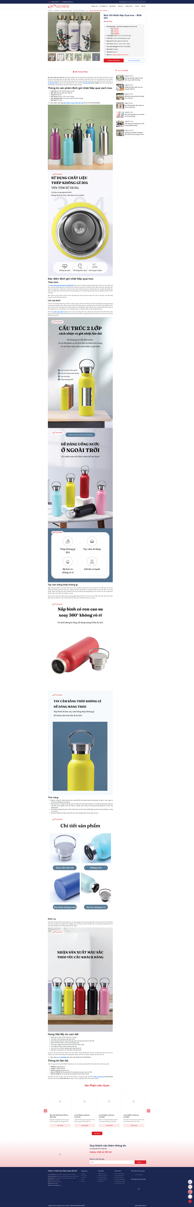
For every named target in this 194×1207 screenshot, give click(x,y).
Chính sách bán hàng (119, 1176)
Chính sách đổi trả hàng (120, 1182)
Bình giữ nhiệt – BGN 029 (107, 1115)
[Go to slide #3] (70, 57)
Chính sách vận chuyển (120, 1186)
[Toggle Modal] (190, 1187)
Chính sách (128, 6)
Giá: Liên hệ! (60, 1125)
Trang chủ (94, 6)
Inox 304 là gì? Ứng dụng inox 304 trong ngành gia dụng (134, 124)
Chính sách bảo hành (119, 1178)
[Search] (120, 2)
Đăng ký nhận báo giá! (114, 60)
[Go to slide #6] (96, 57)
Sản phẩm (112, 6)
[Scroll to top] (190, 1197)
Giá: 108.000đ (133, 1125)
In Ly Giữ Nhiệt (62, 1057)
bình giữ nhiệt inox (59, 312)
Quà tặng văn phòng (102, 1182)
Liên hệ (143, 6)
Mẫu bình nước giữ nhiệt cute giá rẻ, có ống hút (134, 97)
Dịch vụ (120, 6)
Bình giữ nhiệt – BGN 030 (82, 1115)
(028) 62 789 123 (55, 2)
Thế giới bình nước (102, 1176)
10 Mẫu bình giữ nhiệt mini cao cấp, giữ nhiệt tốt (133, 88)
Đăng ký (139, 1163)
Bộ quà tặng (100, 1184)
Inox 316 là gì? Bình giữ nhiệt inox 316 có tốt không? (134, 106)
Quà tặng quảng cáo (102, 1180)
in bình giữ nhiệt (53, 83)
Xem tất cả (97, 1133)
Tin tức (137, 6)
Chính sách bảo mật (119, 1180)
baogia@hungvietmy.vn (67, 2)
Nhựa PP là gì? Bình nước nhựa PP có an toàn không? (134, 115)
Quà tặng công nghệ (102, 1178)
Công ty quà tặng (98, 1077)
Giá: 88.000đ (109, 1125)
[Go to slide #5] (87, 57)
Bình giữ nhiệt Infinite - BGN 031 (59, 1116)
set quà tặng (86, 83)
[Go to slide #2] (61, 57)
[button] (115, 6)
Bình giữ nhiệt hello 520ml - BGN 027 (132, 1116)
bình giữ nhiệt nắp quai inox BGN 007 (62, 285)
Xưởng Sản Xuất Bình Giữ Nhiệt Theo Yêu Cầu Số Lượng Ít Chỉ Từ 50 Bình (134, 133)
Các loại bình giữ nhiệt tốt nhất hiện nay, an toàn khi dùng (134, 79)
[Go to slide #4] (78, 57)
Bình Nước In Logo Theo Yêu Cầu (73, 103)
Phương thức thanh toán (120, 1184)
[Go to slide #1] (52, 57)
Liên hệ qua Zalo (138, 1177)
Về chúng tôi (103, 6)
